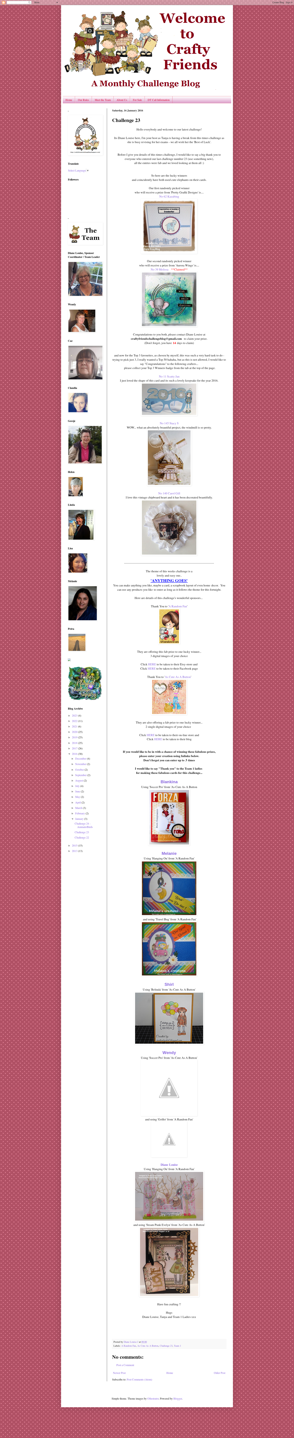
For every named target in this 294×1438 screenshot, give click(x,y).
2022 (75, 721)
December (81, 758)
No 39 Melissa (159, 269)
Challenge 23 (166, 1345)
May (78, 797)
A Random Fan (178, 606)
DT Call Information (159, 100)
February (80, 813)
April (78, 802)
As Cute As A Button (178, 677)
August (79, 780)
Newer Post (119, 1373)
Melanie (169, 853)
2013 (75, 851)
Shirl (169, 984)
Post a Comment (125, 1365)
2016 (75, 753)
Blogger (177, 1398)
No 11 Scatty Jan (169, 376)
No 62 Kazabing (169, 196)
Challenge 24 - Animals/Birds (84, 825)
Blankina (169, 781)
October (80, 769)
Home (69, 100)
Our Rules (83, 100)
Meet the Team (103, 100)
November (81, 764)
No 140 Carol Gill (169, 493)
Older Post (219, 1373)
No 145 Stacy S (169, 423)
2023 (75, 715)
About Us (122, 100)
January (79, 818)
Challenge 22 (82, 837)
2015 (75, 845)
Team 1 (177, 1345)
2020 (75, 732)
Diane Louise (169, 1164)
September (81, 775)
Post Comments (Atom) (139, 1379)
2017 (75, 748)
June (78, 791)
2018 (75, 743)
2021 (75, 726)
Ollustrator (153, 1398)
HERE (152, 664)
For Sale (137, 100)
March (79, 808)
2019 (75, 737)
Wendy (169, 1052)
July (77, 786)
